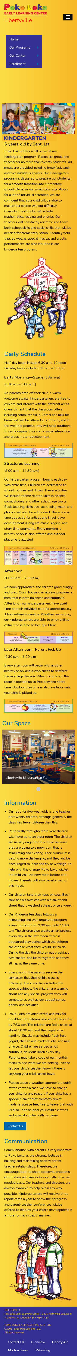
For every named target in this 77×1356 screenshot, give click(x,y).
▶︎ (72, 756)
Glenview (38, 1342)
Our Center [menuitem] (17, 55)
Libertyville (60, 1342)
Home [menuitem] (14, 39)
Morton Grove (18, 1350)
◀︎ (9, 756)
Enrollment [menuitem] (17, 64)
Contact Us (15, 1126)
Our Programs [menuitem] (19, 47)
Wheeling (43, 1350)
